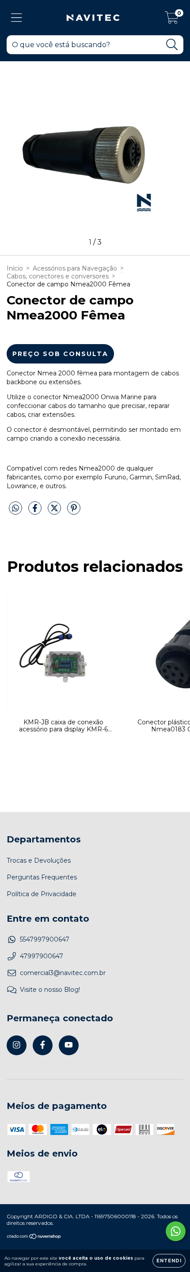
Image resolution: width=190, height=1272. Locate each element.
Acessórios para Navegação (75, 268)
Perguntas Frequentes (42, 877)
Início (15, 268)
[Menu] (17, 18)
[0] (171, 20)
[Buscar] (172, 44)
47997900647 (41, 956)
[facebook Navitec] (43, 1045)
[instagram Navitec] (17, 1045)
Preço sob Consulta (60, 354)
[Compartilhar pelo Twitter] (55, 511)
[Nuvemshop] (34, 1237)
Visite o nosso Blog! (50, 990)
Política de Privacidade (41, 894)
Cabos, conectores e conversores (58, 276)
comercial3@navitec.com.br (63, 973)
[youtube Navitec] (69, 1045)
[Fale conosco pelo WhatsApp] (176, 1231)
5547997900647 (44, 939)
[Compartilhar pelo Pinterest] (73, 511)
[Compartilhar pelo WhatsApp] (15, 508)
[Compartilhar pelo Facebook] (35, 511)
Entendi (169, 1261)
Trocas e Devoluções (39, 860)
